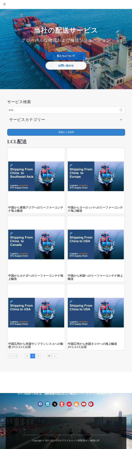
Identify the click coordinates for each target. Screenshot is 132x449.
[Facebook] (40, 404)
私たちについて (66, 56)
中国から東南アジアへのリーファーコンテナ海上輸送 (35, 209)
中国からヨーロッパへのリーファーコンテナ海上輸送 (95, 209)
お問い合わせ (66, 65)
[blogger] (76, 404)
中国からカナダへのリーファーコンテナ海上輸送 (35, 277)
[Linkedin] (47, 404)
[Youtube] (83, 404)
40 (49, 356)
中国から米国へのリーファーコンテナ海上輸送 (95, 277)
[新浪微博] (69, 404)
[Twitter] (54, 404)
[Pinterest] (91, 404)
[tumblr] (62, 404)
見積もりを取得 (66, 132)
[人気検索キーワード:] (121, 110)
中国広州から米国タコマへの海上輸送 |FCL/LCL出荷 (92, 345)
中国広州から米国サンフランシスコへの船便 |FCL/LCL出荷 (35, 345)
